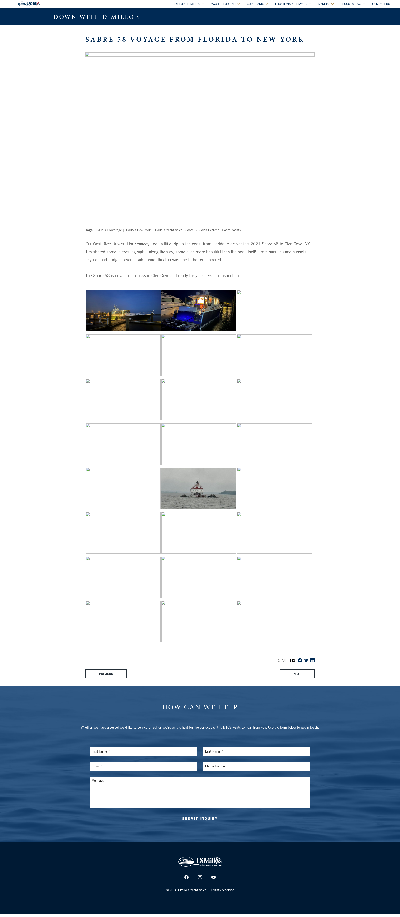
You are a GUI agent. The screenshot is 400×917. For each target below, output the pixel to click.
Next (297, 674)
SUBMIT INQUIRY (200, 818)
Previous (106, 674)
